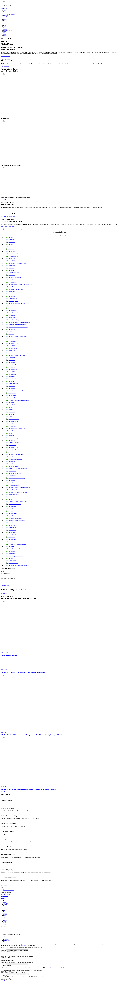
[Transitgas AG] (12, 343)
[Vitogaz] (11, 393)
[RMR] (19, 284)
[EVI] (12, 329)
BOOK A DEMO (4, 23)
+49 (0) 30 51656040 (5, 894)
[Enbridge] (11, 260)
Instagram (5, 924)
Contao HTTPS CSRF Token (8, 951)
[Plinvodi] (11, 364)
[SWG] (10, 367)
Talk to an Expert (4, 593)
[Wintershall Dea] (12, 253)
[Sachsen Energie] (13, 319)
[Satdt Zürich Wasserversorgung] (16, 324)
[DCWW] (12, 397)
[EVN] (10, 345)
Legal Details (6, 939)
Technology (6, 11)
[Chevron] (11, 258)
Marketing (4, 974)
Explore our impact (5, 66)
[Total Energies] (12, 256)
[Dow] (10, 270)
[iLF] (14, 308)
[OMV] (10, 251)
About (4, 10)
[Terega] (10, 388)
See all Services (4, 885)
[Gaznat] (10, 350)
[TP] (12, 369)
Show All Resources (5, 199)
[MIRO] (10, 334)
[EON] (10, 244)
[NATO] (10, 242)
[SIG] (10, 331)
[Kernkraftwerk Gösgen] (14, 294)
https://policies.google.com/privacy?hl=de (55, 967)
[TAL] (14, 289)
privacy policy (24, 945)
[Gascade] (11, 279)
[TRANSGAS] (11, 315)
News (4, 34)
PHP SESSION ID (6, 957)
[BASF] (10, 239)
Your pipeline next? (5, 585)
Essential (4, 950)
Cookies (5, 941)
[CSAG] (13, 383)
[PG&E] (16, 263)
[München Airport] (12, 272)
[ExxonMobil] (12, 348)
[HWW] (13, 277)
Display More (4, 791)
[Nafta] (10, 360)
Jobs (4, 32)
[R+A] (16, 336)
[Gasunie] (11, 305)
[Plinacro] (11, 362)
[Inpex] (10, 386)
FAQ (4, 915)
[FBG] (17, 400)
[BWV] (15, 312)
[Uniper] (10, 291)
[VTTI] (10, 371)
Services (5, 13)
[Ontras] (10, 246)
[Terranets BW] (12, 282)
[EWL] (10, 275)
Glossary (5, 914)
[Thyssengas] (11, 286)
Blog (7, 18)
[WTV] (17, 327)
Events (4, 911)
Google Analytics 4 (6, 965)
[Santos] (10, 376)
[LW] (18, 322)
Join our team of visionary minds (8, 216)
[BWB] (16, 378)
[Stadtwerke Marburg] (13, 338)
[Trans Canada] (12, 310)
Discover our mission (5, 56)
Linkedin (5, 920)
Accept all (10, 979)
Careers (5, 31)
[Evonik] (10, 296)
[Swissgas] (11, 395)
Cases (7, 16)
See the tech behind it (5, 210)
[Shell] (10, 249)
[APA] (10, 268)
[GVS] (17, 303)
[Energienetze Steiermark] (14, 390)
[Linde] (10, 265)
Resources (5, 15)
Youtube (5, 922)
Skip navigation (4, 8)
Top (2, 887)
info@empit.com (4, 896)
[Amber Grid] (12, 298)
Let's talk (5, 20)
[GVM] (14, 353)
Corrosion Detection (10, 14)
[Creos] (10, 317)
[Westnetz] (11, 341)
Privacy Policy (6, 940)
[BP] (10, 237)
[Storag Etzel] (12, 301)
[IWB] (15, 355)
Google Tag (4, 975)
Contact (5, 19)
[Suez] (10, 381)
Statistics (4, 964)
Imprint (2, 980)
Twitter (4, 921)
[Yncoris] (11, 374)
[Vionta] (10, 357)
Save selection (4, 979)
